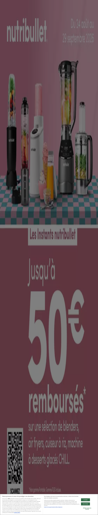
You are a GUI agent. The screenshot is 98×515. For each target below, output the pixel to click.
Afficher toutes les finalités (87, 508)
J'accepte (85, 499)
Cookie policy (17, 512)
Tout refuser (85, 504)
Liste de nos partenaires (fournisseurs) (53, 507)
